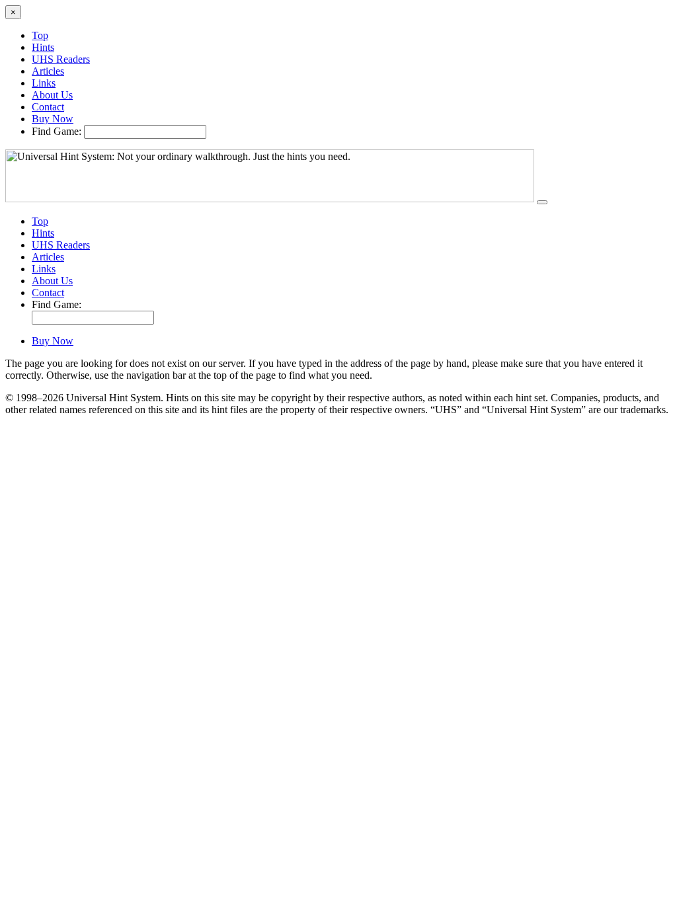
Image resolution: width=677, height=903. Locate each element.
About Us (52, 94)
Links (44, 83)
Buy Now (52, 118)
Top (40, 35)
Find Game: (56, 131)
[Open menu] (542, 202)
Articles (48, 71)
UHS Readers (61, 59)
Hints (43, 47)
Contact (48, 106)
